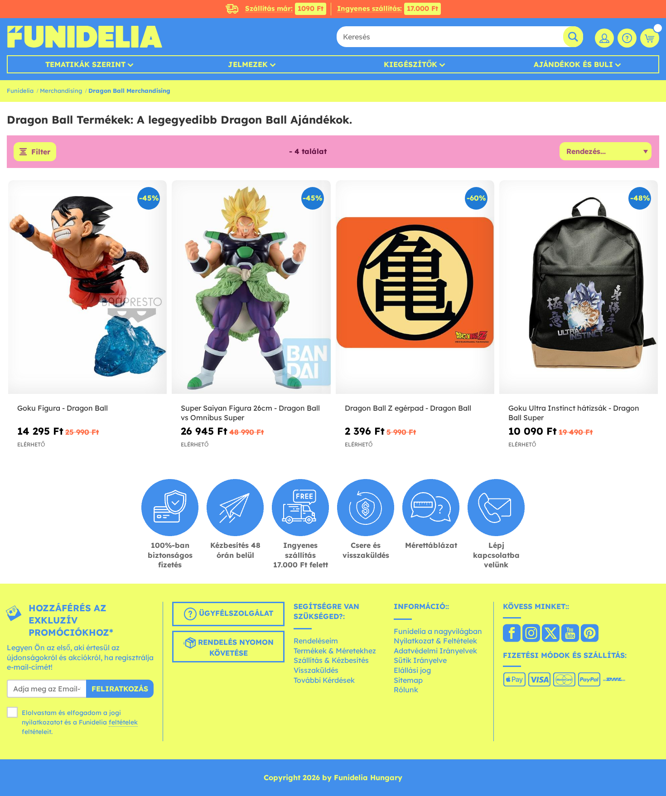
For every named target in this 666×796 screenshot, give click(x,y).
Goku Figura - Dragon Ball (62, 407)
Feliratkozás (120, 688)
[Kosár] (649, 38)
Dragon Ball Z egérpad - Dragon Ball (408, 407)
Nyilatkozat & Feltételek (435, 640)
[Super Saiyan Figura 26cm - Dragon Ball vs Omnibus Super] (251, 287)
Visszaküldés (316, 670)
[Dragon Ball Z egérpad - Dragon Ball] (415, 287)
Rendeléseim (316, 640)
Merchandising (61, 90)
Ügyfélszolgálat (235, 613)
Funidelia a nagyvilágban (438, 631)
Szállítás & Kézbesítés (331, 660)
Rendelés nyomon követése (235, 647)
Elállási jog (412, 670)
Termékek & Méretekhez (335, 650)
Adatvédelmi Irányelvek (435, 650)
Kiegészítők (410, 64)
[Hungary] (512, 634)
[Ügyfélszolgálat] (627, 38)
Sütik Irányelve (420, 660)
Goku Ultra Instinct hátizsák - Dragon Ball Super (573, 412)
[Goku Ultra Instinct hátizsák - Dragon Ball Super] (578, 287)
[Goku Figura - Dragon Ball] (87, 287)
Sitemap (408, 680)
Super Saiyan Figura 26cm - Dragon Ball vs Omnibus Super (250, 412)
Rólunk (406, 689)
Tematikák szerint (85, 64)
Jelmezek (248, 64)
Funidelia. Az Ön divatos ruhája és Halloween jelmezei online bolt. (84, 37)
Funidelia (20, 90)
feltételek (123, 722)
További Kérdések (324, 680)
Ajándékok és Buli (573, 64)
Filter (40, 151)
